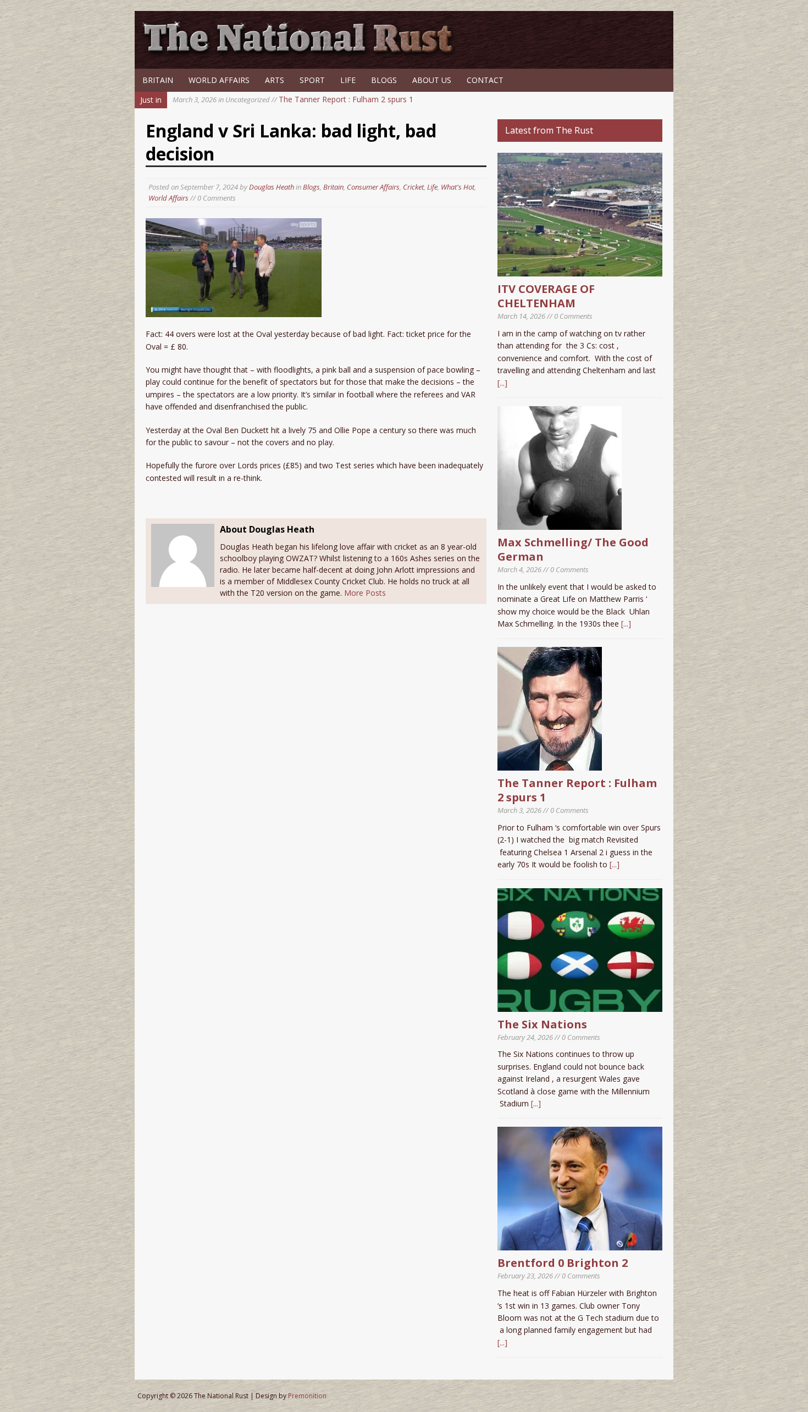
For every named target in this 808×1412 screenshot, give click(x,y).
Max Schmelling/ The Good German (573, 549)
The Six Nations (542, 1024)
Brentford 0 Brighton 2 (562, 1262)
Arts (274, 80)
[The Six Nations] (579, 1005)
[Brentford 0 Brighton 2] (579, 1244)
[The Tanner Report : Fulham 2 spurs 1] (549, 764)
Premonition (307, 1395)
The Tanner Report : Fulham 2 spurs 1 (293, 99)
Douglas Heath (271, 187)
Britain (157, 80)
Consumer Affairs (373, 187)
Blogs (384, 80)
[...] (502, 383)
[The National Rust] (302, 53)
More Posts (365, 593)
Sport (312, 80)
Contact (485, 80)
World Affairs (219, 80)
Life (348, 80)
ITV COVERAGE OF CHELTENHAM (546, 296)
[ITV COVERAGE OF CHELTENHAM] (579, 270)
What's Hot (457, 187)
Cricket (413, 187)
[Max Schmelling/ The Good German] (559, 523)
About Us (431, 80)
